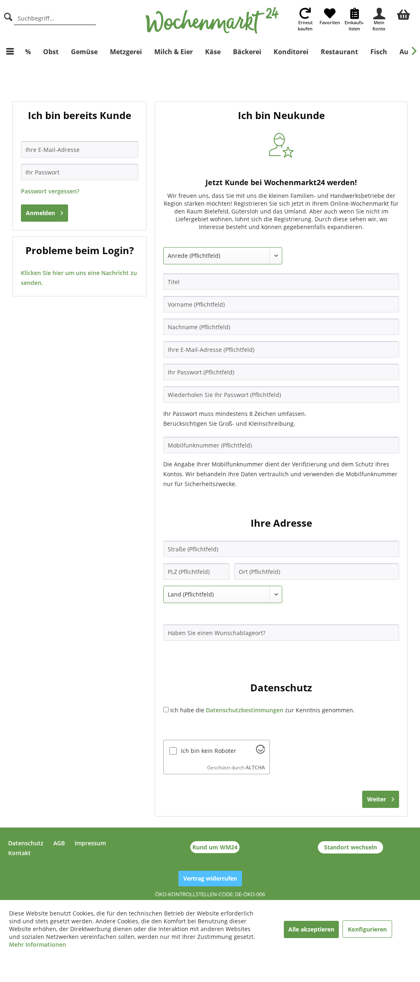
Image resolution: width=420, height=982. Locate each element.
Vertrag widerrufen (210, 878)
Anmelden (40, 213)
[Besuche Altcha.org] (260, 751)
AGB (59, 843)
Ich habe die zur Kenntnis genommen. (262, 710)
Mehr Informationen (37, 944)
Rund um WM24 (214, 847)
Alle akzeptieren (311, 929)
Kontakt (19, 853)
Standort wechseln (350, 847)
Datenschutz (25, 843)
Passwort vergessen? (50, 191)
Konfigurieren (367, 929)
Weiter (376, 799)
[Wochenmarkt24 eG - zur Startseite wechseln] (212, 20)
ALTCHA (255, 767)
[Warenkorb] (403, 13)
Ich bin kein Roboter (208, 751)
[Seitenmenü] (10, 51)
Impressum (90, 843)
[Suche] (8, 16)
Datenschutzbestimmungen (244, 710)
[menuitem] (403, 13)
